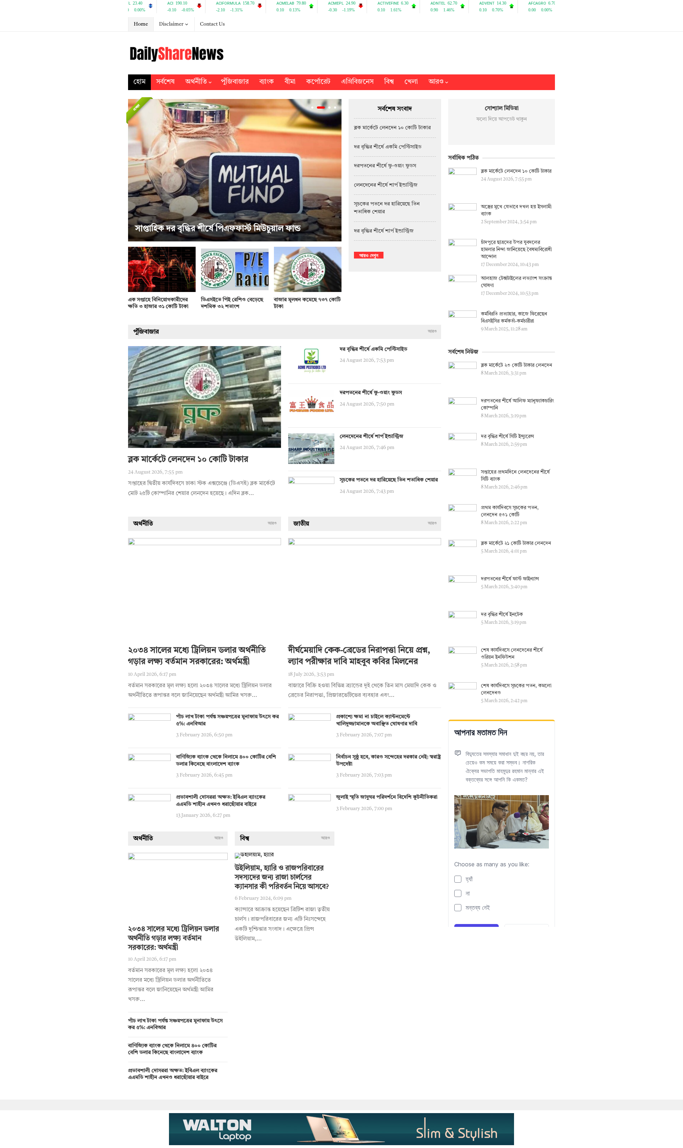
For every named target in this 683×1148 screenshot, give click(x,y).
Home (141, 24)
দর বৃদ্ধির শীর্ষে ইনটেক (502, 614)
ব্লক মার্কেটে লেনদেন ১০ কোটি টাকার (392, 128)
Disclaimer (171, 24)
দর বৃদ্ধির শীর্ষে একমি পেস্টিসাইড (388, 147)
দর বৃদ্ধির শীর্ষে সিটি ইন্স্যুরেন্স (507, 436)
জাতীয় (301, 524)
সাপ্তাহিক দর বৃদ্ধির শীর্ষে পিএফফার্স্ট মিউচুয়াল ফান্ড (218, 229)
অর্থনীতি (196, 82)
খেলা (411, 82)
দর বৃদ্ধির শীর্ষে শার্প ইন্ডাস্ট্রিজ (384, 231)
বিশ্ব (389, 82)
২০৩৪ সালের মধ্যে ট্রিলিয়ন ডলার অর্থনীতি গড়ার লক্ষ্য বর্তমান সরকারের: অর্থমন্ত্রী (173, 938)
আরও (436, 82)
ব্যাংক (266, 82)
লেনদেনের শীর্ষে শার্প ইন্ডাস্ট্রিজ (386, 185)
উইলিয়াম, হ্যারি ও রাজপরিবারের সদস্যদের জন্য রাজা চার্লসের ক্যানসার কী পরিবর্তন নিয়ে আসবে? (282, 878)
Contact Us (212, 24)
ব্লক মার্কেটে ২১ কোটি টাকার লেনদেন (516, 543)
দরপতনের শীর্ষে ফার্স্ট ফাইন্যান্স (510, 578)
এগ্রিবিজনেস (357, 82)
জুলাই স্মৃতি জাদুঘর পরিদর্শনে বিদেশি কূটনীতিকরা (387, 797)
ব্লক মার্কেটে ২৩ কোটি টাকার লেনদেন (516, 365)
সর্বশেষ (165, 82)
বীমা (290, 82)
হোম (139, 82)
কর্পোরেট (318, 82)
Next (334, 170)
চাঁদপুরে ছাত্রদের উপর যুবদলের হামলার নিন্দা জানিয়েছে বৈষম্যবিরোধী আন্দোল (516, 249)
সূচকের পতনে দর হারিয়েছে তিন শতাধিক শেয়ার (389, 480)
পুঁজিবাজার (235, 82)
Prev (135, 170)
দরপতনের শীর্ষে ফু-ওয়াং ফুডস (385, 166)
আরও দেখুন (368, 255)
